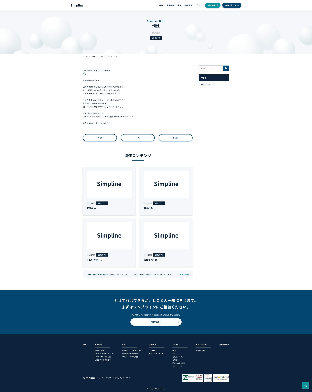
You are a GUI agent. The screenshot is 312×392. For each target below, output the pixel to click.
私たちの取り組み (178, 363)
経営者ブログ (156, 38)
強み (161, 5)
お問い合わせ (230, 5)
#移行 (134, 274)
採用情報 (211, 5)
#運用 (156, 274)
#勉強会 (148, 274)
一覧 (138, 137)
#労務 (141, 274)
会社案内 (188, 5)
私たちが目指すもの (156, 353)
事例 (179, 5)
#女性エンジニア (124, 274)
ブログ (198, 5)
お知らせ (175, 360)
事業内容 (170, 5)
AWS (174, 353)
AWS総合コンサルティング (104, 353)
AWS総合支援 (99, 350)
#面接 (169, 274)
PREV (100, 137)
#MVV (112, 274)
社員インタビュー (178, 357)
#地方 (162, 274)
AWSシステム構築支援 (103, 360)
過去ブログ (205, 84)
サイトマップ (106, 378)
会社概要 (152, 350)
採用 (174, 350)
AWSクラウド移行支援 (103, 357)
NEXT (175, 137)
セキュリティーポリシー (123, 378)
